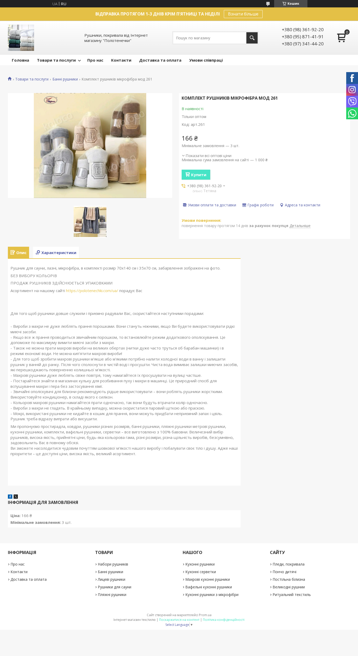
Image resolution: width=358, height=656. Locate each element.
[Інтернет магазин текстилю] (21, 38)
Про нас (95, 60)
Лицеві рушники (111, 579)
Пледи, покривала (289, 564)
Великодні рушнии (289, 586)
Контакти (121, 60)
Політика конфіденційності (224, 619)
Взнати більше (243, 14)
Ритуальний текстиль (292, 594)
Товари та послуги (56, 60)
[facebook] (10, 497)
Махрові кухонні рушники (207, 579)
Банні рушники (65, 79)
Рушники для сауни (114, 586)
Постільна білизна (289, 579)
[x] (16, 497)
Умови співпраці (206, 60)
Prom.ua (205, 615)
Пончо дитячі (284, 571)
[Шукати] (252, 38)
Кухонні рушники (200, 564)
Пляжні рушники (112, 594)
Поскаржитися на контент (179, 619)
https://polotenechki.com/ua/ (92, 290)
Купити (198, 174)
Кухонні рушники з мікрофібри (211, 594)
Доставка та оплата (160, 60)
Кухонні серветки (200, 571)
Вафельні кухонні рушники (208, 586)
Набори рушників (113, 564)
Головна (20, 60)
